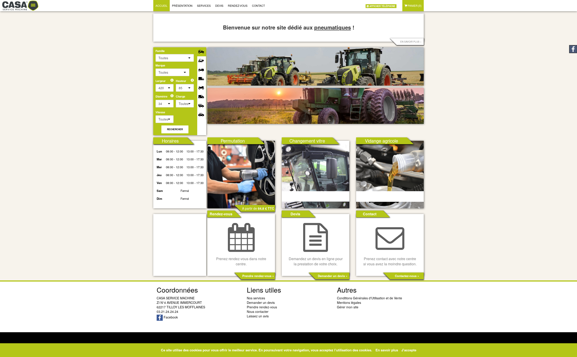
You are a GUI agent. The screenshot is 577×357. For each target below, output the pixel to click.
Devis (219, 5)
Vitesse (160, 112)
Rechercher (175, 129)
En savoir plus (387, 350)
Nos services (256, 298)
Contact (258, 5)
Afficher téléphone (382, 5)
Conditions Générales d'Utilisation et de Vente (369, 298)
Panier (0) (414, 5)
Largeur (161, 81)
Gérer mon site (347, 307)
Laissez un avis (258, 316)
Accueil (161, 5)
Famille (160, 51)
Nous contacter (257, 311)
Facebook (170, 317)
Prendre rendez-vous (262, 307)
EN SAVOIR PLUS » (410, 41)
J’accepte (408, 350)
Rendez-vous (237, 5)
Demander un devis (261, 302)
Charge (180, 96)
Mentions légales (349, 302)
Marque (160, 65)
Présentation (182, 5)
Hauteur (181, 81)
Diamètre (161, 96)
